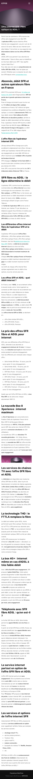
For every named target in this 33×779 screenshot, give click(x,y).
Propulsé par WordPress (16, 773)
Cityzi (4, 3)
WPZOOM (25, 776)
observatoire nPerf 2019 (9, 133)
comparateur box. (21, 74)
